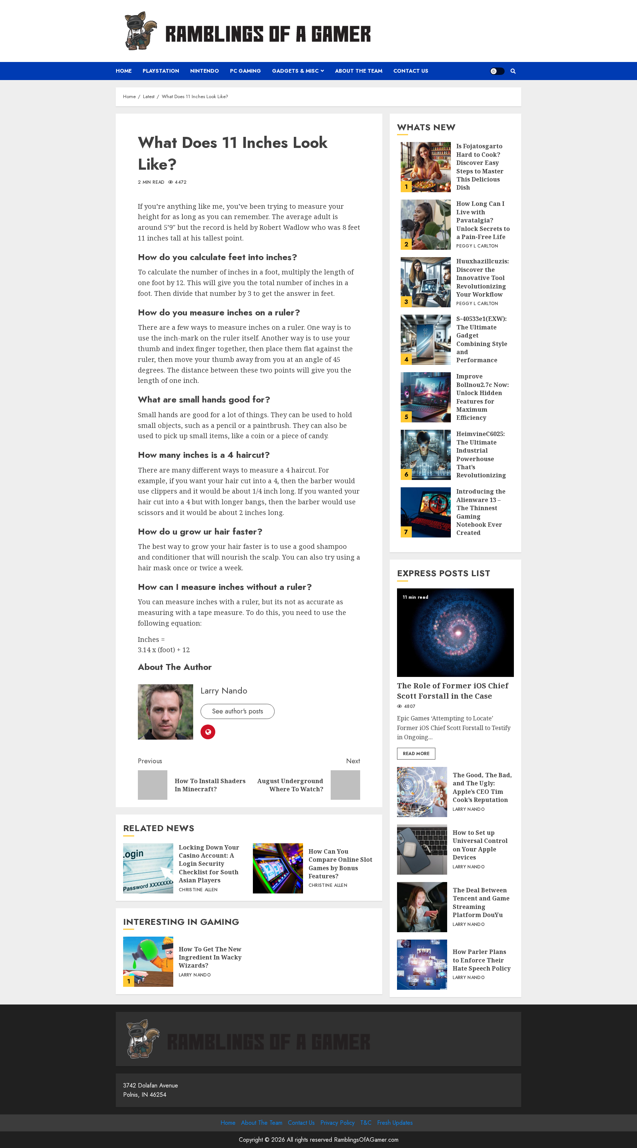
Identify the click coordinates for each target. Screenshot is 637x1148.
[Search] (513, 71)
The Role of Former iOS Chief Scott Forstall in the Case (455, 632)
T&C (366, 1122)
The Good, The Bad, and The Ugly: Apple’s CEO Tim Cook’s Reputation (422, 792)
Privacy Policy (337, 1122)
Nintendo (204, 71)
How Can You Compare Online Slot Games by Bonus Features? (278, 868)
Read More (416, 753)
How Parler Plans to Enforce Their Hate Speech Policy (422, 965)
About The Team (358, 71)
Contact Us (410, 71)
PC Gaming (245, 71)
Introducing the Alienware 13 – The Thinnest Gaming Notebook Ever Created (426, 512)
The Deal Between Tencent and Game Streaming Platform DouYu (422, 907)
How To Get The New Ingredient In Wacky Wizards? (148, 962)
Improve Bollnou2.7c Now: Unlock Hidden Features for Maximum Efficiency (426, 397)
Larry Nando (224, 690)
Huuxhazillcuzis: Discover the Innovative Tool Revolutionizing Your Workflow (426, 282)
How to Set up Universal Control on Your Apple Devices (422, 849)
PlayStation (161, 71)
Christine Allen (198, 890)
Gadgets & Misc (295, 71)
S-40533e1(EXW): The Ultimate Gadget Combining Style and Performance (426, 340)
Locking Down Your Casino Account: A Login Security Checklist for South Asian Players (148, 868)
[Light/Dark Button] (497, 71)
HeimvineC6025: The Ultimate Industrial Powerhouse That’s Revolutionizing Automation (426, 455)
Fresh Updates (395, 1122)
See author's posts (237, 711)
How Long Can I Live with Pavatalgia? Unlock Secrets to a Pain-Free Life (426, 225)
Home (124, 71)
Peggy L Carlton (477, 246)
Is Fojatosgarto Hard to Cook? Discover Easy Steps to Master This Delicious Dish (426, 167)
